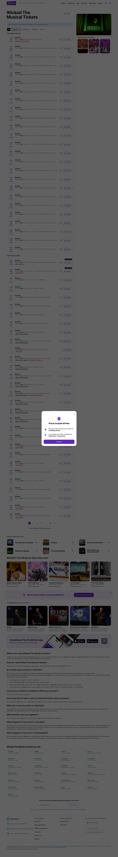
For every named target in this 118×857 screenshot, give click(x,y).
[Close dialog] (74, 414)
